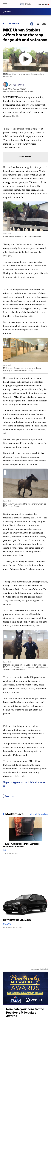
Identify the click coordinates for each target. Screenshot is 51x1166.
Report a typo (10, 796)
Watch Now (43, 4)
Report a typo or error (15, 782)
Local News (11, 23)
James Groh (18, 85)
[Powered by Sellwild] (44, 969)
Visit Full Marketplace (39, 814)
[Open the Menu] (4, 4)
